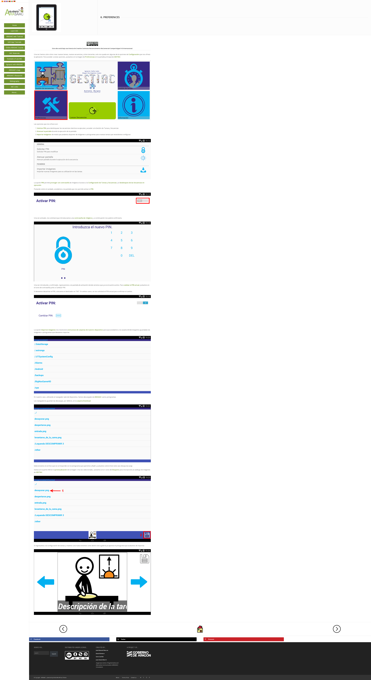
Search (54, 654)
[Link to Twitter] (140, 677)
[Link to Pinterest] (149, 677)
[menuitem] (14, 25)
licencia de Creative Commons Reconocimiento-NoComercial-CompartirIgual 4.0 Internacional (100, 48)
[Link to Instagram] (146, 677)
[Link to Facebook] (143, 677)
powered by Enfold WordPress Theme (56, 677)
